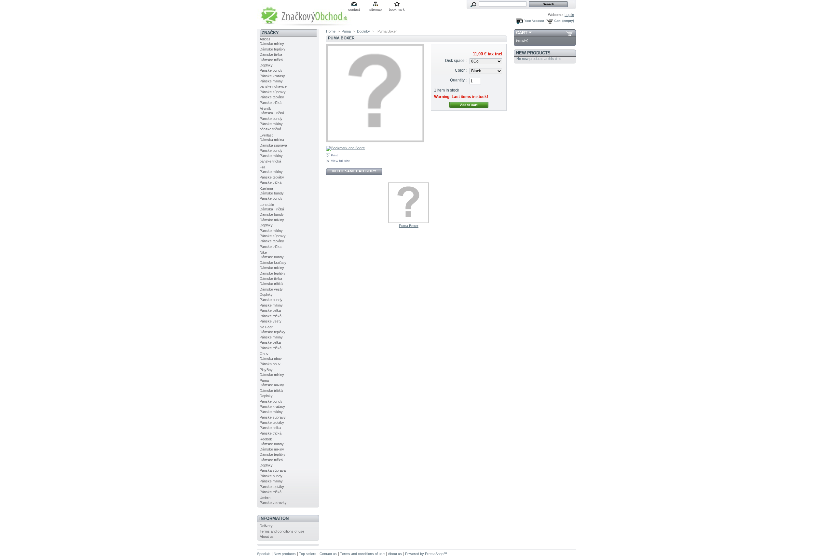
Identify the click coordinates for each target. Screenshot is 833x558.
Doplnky (266, 65)
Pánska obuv (270, 364)
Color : (461, 70)
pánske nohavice (273, 86)
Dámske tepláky (272, 49)
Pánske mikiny (271, 81)
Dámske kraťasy (273, 263)
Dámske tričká (271, 60)
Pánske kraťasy (272, 76)
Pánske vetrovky (273, 503)
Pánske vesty (270, 321)
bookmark (397, 9)
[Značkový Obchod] (322, 25)
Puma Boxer (408, 226)
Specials (263, 554)
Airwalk (265, 108)
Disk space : (456, 60)
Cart (521, 32)
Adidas (265, 39)
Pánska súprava (273, 470)
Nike (263, 252)
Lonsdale (267, 205)
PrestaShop (434, 554)
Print (334, 155)
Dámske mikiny (272, 44)
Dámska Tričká (272, 113)
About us (267, 536)
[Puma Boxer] (408, 222)
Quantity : (458, 80)
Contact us (328, 554)
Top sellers (307, 554)
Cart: (557, 20)
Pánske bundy (271, 70)
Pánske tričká (270, 103)
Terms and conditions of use (282, 531)
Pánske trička (270, 247)
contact (354, 9)
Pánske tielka (270, 310)
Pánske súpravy (273, 92)
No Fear (266, 327)
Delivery (266, 526)
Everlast (266, 135)
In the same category (354, 171)
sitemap (375, 9)
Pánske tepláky (272, 97)
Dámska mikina (272, 140)
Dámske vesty (271, 289)
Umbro (265, 498)
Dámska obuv (271, 359)
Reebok (266, 439)
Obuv (264, 354)
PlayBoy (266, 370)
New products (533, 52)
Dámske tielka (271, 54)
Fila (262, 167)
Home (330, 31)
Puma (264, 380)
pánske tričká (270, 129)
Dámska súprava (273, 145)
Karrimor (266, 189)
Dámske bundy (272, 193)
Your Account (534, 20)
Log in (569, 15)
